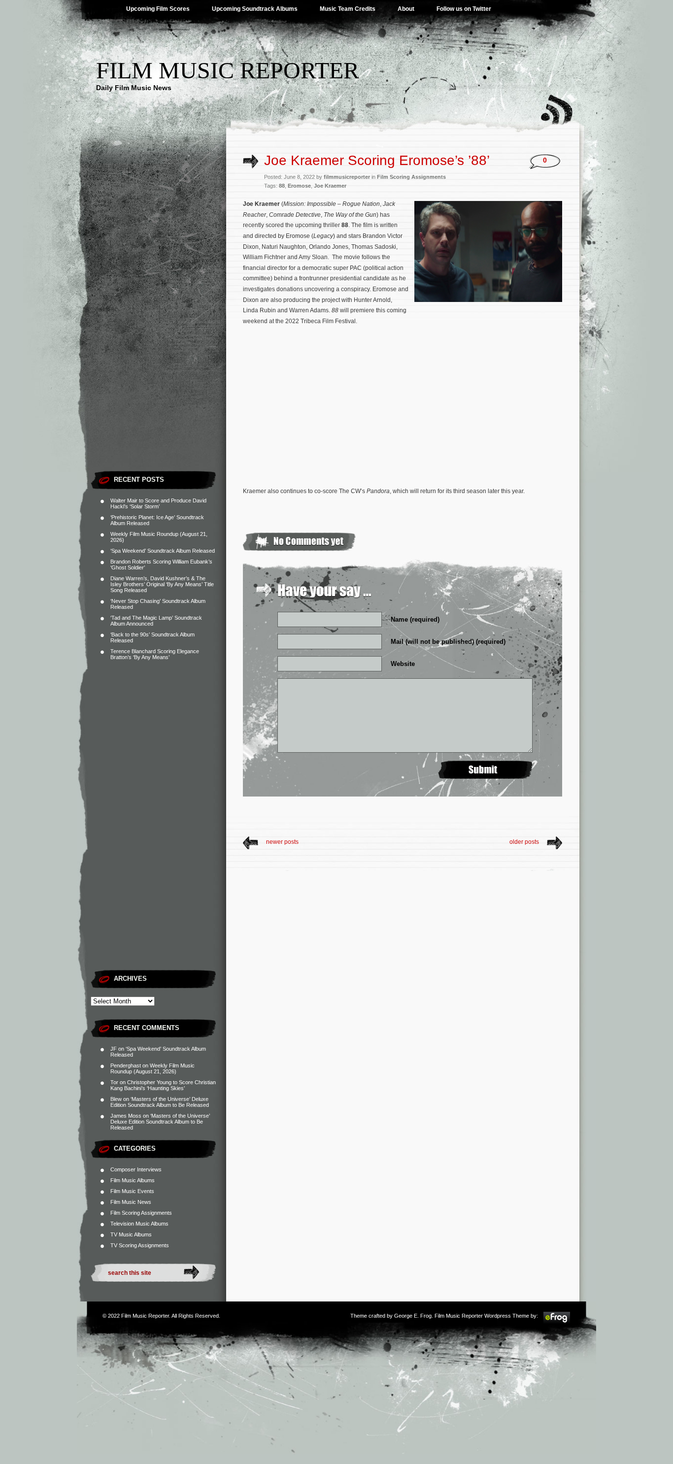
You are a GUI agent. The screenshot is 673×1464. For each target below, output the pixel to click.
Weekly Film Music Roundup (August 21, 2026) (152, 1068)
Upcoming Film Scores (158, 8)
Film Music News (130, 1202)
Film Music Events (132, 1191)
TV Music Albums (131, 1234)
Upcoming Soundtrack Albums (255, 8)
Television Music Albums (139, 1224)
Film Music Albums (132, 1180)
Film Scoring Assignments (141, 1213)
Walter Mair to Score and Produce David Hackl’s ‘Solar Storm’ (158, 503)
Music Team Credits (347, 8)
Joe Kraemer (330, 186)
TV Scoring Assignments (139, 1245)
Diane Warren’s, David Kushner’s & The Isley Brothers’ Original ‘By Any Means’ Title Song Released (162, 584)
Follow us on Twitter (464, 8)
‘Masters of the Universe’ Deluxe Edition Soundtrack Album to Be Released (159, 1102)
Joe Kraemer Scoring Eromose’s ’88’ (377, 160)
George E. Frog (413, 1316)
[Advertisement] (158, 318)
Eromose (299, 186)
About (406, 8)
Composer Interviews (136, 1169)
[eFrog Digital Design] (557, 1322)
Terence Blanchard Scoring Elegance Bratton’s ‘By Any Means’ (154, 654)
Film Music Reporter (227, 70)
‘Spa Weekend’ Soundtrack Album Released (162, 551)
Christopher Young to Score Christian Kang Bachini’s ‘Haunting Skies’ (163, 1085)
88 (282, 186)
